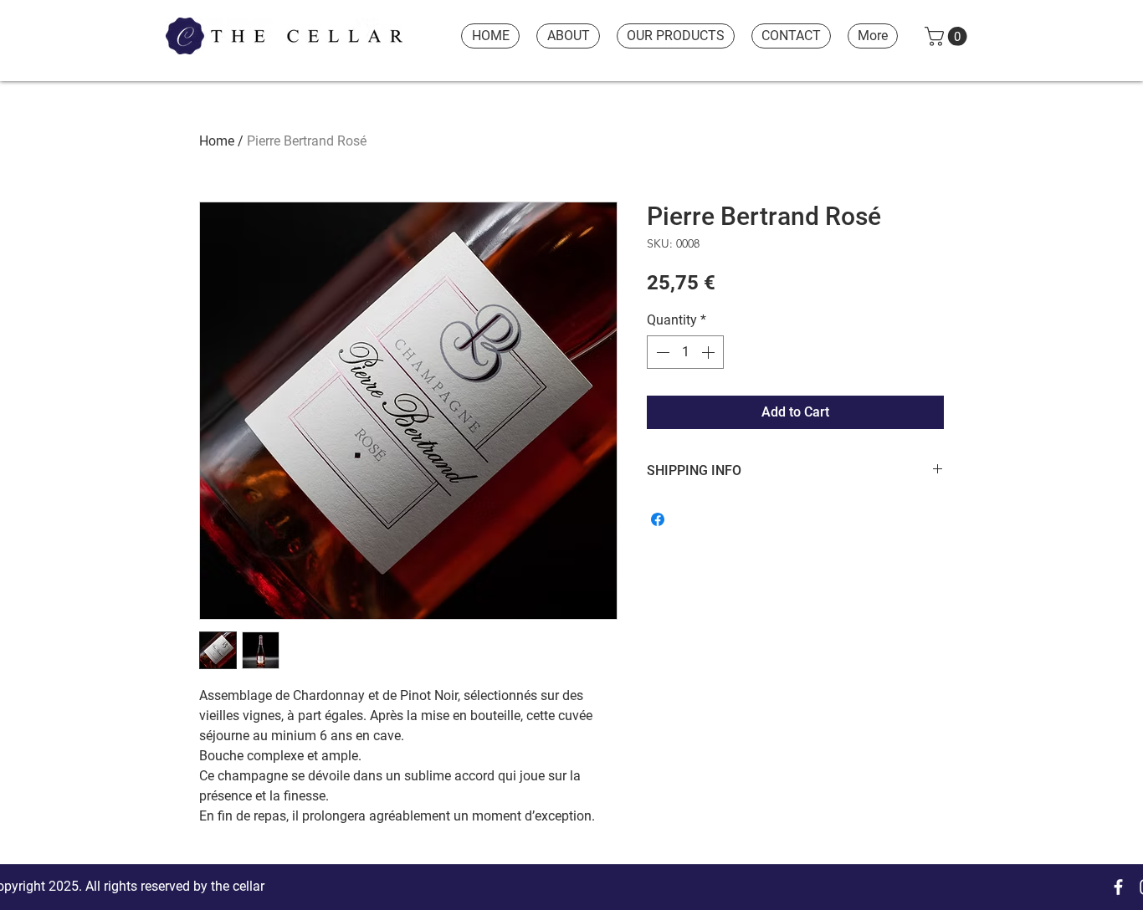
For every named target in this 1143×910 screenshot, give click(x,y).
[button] (948, 36)
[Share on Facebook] (658, 519)
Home (216, 141)
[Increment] (709, 352)
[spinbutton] (685, 352)
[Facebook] (1118, 887)
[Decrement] (661, 352)
